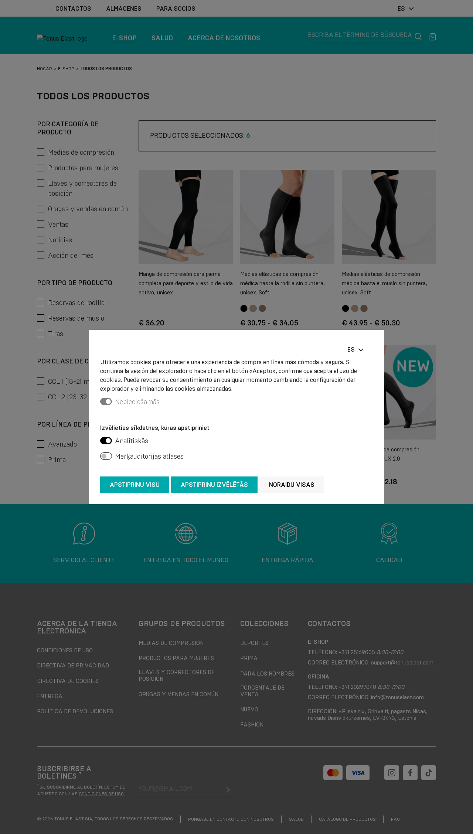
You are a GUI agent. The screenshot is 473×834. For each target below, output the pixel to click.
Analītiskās (131, 441)
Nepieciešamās (137, 402)
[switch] (106, 440)
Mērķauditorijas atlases (149, 456)
